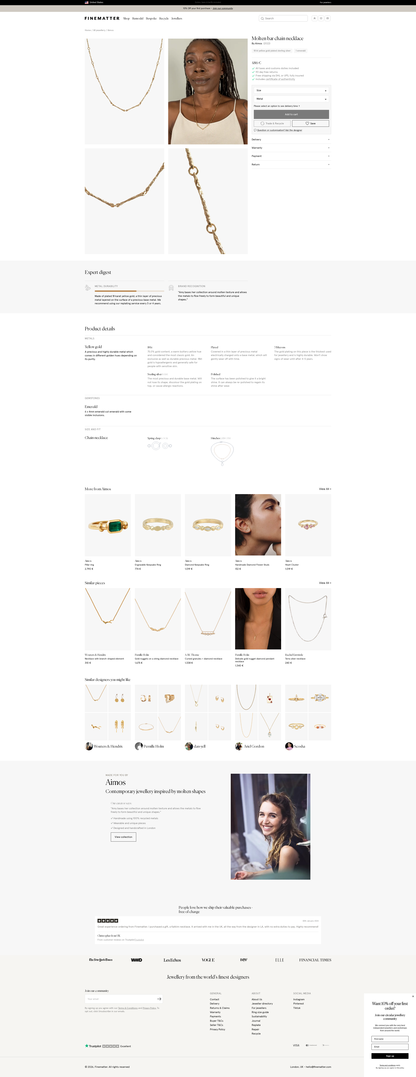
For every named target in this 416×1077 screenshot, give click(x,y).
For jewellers (325, 3)
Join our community (223, 8)
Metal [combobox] (260, 99)
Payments (215, 1016)
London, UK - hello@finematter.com (310, 1067)
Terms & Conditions (128, 1008)
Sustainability (259, 1016)
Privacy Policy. (149, 1008)
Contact (214, 999)
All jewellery (99, 30)
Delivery (214, 1003)
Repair (255, 1029)
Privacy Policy (217, 1029)
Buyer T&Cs (216, 1021)
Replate (256, 1025)
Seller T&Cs (216, 1025)
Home (88, 30)
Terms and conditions (388, 1065)
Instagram (299, 999)
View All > (325, 489)
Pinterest (298, 1003)
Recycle (164, 18)
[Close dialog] (413, 996)
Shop (126, 18)
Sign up (390, 1056)
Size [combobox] (259, 90)
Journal (256, 1021)
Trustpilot (139, 940)
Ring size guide (260, 1012)
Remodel (137, 18)
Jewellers (176, 18)
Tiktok (296, 1008)
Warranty (215, 1012)
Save (313, 123)
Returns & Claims (220, 1008)
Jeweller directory (262, 1003)
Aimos (111, 30)
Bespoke (151, 18)
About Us (257, 999)
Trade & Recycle (275, 123)
